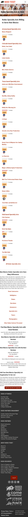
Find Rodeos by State (6, 400)
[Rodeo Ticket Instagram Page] (9, 482)
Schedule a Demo (5, 456)
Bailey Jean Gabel (7, 46)
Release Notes (5, 515)
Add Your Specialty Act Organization (13, 387)
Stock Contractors (13, 291)
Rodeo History (4, 405)
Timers (13, 315)
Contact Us (4, 454)
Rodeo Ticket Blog (6, 472)
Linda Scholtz (6, 58)
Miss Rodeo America (8, 69)
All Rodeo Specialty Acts (13, 264)
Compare (3, 449)
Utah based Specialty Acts (10, 214)
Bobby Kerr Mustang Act (9, 107)
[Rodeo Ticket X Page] (15, 482)
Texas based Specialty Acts (11, 81)
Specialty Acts (13, 311)
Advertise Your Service (7, 415)
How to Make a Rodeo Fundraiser (10, 468)
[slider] (4, 34)
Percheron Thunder (7, 240)
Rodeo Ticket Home (6, 457)
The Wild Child (6, 252)
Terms (11, 511)
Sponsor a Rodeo (5, 417)
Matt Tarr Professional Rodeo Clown (12, 179)
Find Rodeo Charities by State (9, 402)
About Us (3, 446)
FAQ (2, 452)
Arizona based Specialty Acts (11, 29)
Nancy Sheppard (6, 32)
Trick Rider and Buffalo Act (9, 203)
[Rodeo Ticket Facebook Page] (12, 482)
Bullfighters (13, 295)
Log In (14, 478)
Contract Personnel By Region (9, 439)
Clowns (13, 299)
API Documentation (6, 513)
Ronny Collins (6, 191)
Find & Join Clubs (5, 403)
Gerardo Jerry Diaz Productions (11, 131)
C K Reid (4, 119)
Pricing (2, 451)
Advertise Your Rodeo (6, 471)
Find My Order (4, 397)
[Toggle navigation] (25, 2)
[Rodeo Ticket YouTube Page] (18, 482)
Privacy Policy (4, 511)
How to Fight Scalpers (7, 469)
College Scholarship (6, 407)
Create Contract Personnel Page (9, 414)
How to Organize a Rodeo (7, 464)
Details (4, 36)
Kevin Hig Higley (6, 229)
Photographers (13, 319)
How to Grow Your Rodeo (7, 466)
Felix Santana (6, 217)
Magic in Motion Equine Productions (12, 168)
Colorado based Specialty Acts (12, 44)
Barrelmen (13, 303)
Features (3, 447)
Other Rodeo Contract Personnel (13, 323)
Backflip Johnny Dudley (8, 96)
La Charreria (5, 156)
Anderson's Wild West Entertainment (12, 84)
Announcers (13, 307)
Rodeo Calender (5, 398)
